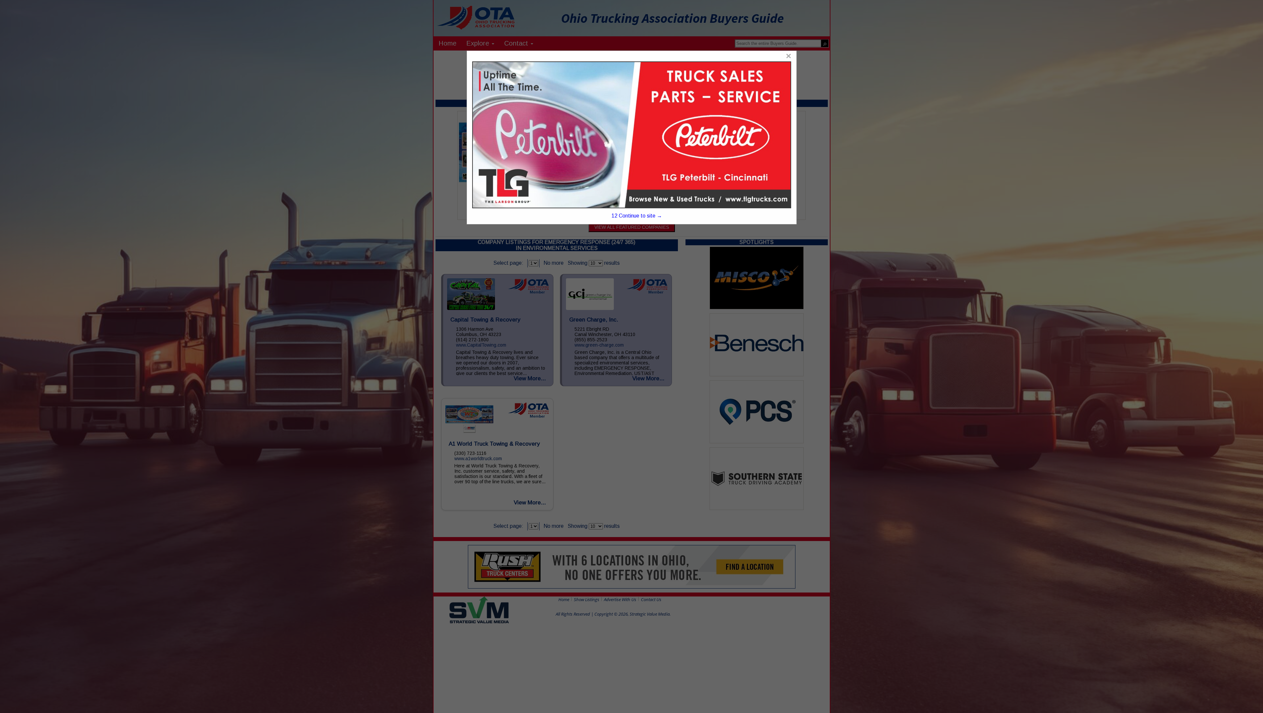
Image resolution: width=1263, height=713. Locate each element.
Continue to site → (637, 216)
